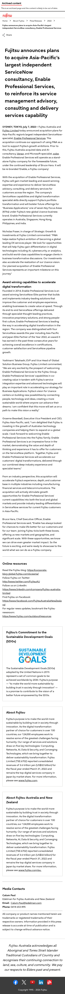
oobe (56, 153)
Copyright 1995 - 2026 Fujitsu (32, 990)
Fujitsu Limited (10, 130)
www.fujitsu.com (27, 780)
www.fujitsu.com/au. (29, 870)
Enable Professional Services (30, 138)
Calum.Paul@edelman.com (26, 903)
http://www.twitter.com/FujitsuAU (21, 581)
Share (9, 35)
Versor (20, 153)
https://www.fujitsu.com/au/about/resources (26, 616)
